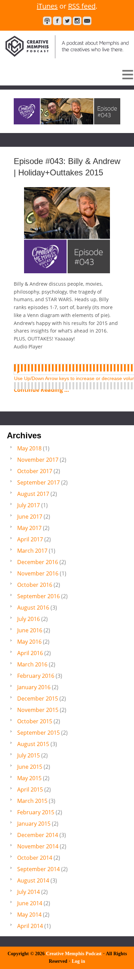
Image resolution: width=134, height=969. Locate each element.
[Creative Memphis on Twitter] (67, 21)
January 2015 (34, 823)
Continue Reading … (41, 390)
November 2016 (37, 573)
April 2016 (30, 653)
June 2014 (29, 903)
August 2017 (33, 494)
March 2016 (32, 664)
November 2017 (37, 459)
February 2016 (35, 676)
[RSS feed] (47, 21)
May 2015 (29, 778)
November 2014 (37, 846)
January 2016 (34, 687)
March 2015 (32, 801)
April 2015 (30, 789)
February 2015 (35, 812)
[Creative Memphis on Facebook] (57, 21)
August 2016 (33, 607)
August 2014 (33, 880)
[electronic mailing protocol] (87, 21)
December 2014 (37, 835)
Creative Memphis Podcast (67, 45)
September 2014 (38, 869)
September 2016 (38, 596)
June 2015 (29, 767)
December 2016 (37, 562)
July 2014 (28, 892)
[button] (67, 74)
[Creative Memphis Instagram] (77, 21)
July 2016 (28, 619)
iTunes (47, 6)
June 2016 (29, 630)
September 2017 (38, 482)
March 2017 (32, 550)
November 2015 (37, 710)
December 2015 (37, 698)
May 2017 (29, 528)
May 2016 (29, 641)
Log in (78, 961)
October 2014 (34, 857)
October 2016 (34, 585)
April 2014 (30, 926)
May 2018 (29, 448)
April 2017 (30, 539)
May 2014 (29, 914)
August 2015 (33, 744)
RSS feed (82, 6)
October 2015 (34, 721)
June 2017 (29, 516)
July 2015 (28, 755)
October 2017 (34, 471)
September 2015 (38, 732)
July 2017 (28, 505)
